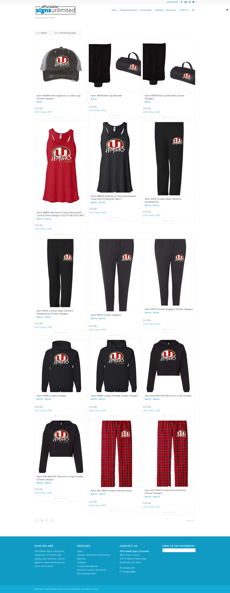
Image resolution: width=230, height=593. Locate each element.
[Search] (193, 10)
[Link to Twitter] (194, 2)
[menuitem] (114, 10)
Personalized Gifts (86, 573)
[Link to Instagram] (190, 2)
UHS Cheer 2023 (43, 112)
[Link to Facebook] (182, 2)
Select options (61, 117)
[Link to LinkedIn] (186, 2)
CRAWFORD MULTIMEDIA (89, 589)
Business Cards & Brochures (91, 569)
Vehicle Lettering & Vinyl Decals (93, 554)
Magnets (81, 562)
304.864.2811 (174, 2)
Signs (80, 551)
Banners (81, 558)
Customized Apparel (87, 566)
